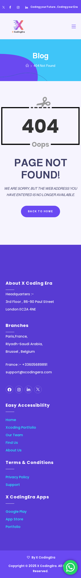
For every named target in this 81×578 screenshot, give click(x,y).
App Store (14, 519)
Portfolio (13, 526)
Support (13, 484)
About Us (14, 450)
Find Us (12, 442)
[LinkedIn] (26, 7)
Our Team (14, 435)
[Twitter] (3, 7)
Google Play (16, 511)
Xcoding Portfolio (21, 427)
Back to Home (40, 211)
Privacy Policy (17, 477)
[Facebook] (10, 7)
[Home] (27, 65)
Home (11, 419)
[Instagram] (18, 7)
